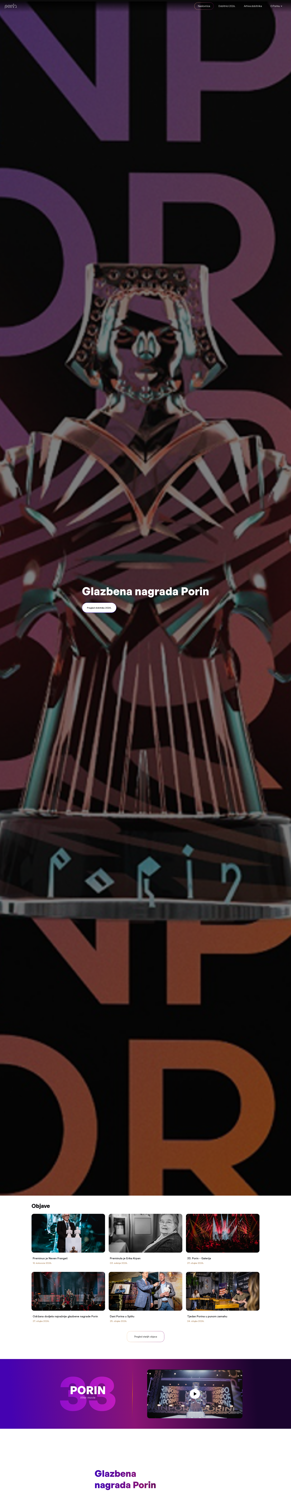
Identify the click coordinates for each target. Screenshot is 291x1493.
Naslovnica (204, 6)
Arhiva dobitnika (253, 6)
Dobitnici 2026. (227, 6)
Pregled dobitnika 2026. (99, 607)
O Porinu (275, 6)
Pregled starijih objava (145, 1336)
